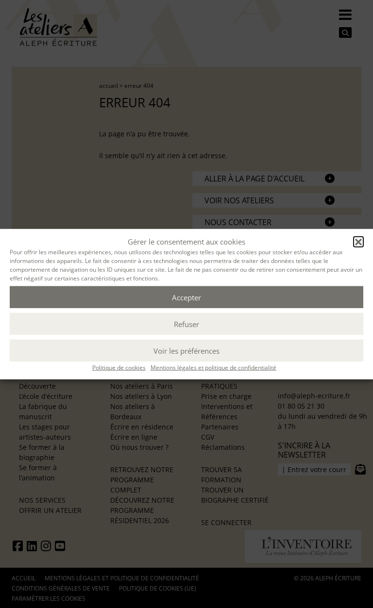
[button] (358, 241)
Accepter (186, 297)
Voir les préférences (186, 350)
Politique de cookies (119, 367)
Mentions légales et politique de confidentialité (213, 367)
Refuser (186, 324)
